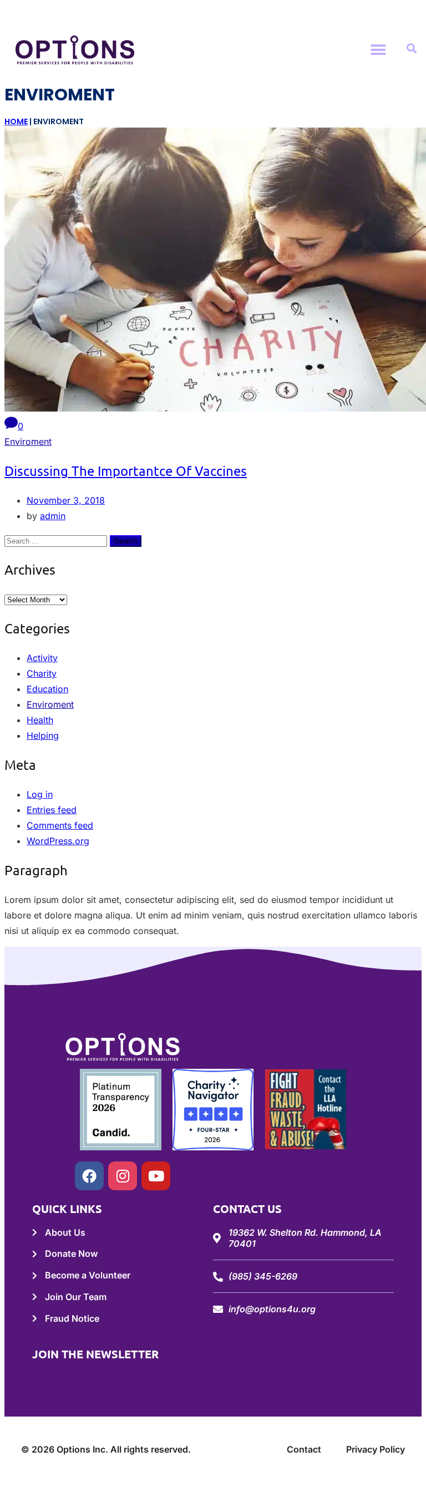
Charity (42, 673)
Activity (42, 657)
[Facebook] (89, 1175)
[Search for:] (57, 540)
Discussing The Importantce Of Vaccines (125, 471)
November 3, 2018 (66, 500)
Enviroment (28, 441)
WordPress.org (58, 840)
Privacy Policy (375, 1449)
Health (40, 719)
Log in (40, 794)
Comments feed (60, 825)
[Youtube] (155, 1175)
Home (16, 121)
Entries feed (52, 809)
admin (52, 515)
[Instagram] (122, 1175)
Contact (304, 1449)
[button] (378, 49)
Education (47, 688)
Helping (43, 735)
